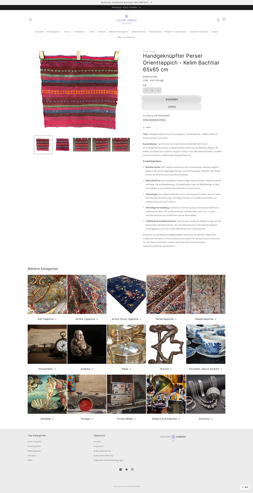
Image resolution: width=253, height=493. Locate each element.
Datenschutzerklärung (103, 455)
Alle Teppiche (46, 319)
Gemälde (46, 418)
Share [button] (148, 127)
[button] (30, 20)
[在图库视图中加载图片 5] (121, 145)
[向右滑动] (133, 145)
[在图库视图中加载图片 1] (43, 145)
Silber (125, 369)
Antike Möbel (125, 418)
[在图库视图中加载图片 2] (62, 145)
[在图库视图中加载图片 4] (101, 145)
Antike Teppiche (85, 319)
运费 (161, 80)
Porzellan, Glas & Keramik (204, 369)
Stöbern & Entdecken (164, 418)
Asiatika (85, 369)
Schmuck (204, 418)
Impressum (98, 446)
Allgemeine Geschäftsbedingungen (108, 460)
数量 (145, 85)
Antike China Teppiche (125, 319)
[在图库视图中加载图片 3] (82, 145)
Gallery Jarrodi (123, 486)
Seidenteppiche (204, 319)
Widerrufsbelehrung (102, 451)
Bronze (164, 369)
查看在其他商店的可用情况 (154, 120)
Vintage (85, 418)
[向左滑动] (30, 145)
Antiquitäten (45, 369)
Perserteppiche (165, 319)
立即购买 (172, 107)
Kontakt (97, 441)
